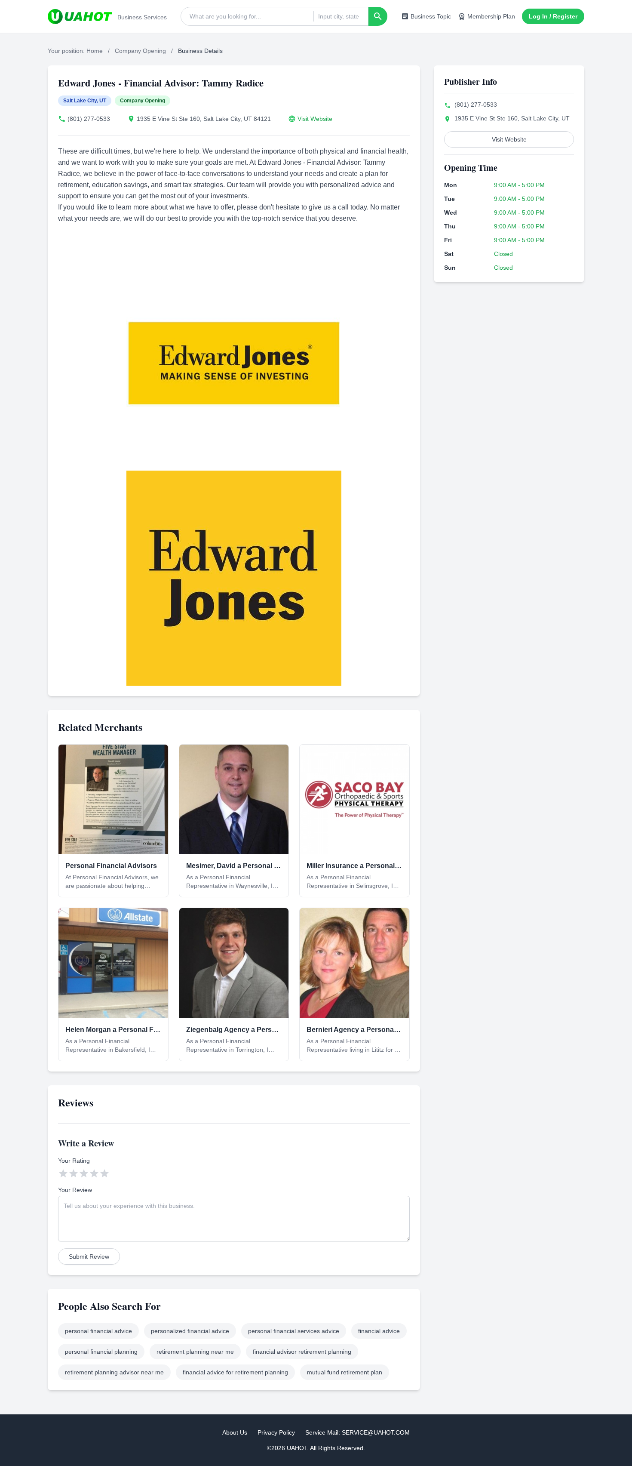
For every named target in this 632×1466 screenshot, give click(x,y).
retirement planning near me (195, 1351)
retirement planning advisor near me (114, 1372)
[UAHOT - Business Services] (80, 16)
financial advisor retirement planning (302, 1351)
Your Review (75, 1189)
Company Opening (140, 50)
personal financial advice (98, 1330)
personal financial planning (101, 1351)
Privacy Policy (276, 1432)
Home (94, 50)
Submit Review (89, 1256)
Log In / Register (553, 16)
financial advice (379, 1330)
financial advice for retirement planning (235, 1372)
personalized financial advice (190, 1330)
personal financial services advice (293, 1330)
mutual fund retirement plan (344, 1372)
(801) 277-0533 (88, 118)
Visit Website (315, 118)
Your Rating (74, 1160)
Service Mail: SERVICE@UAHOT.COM (357, 1432)
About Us (234, 1432)
